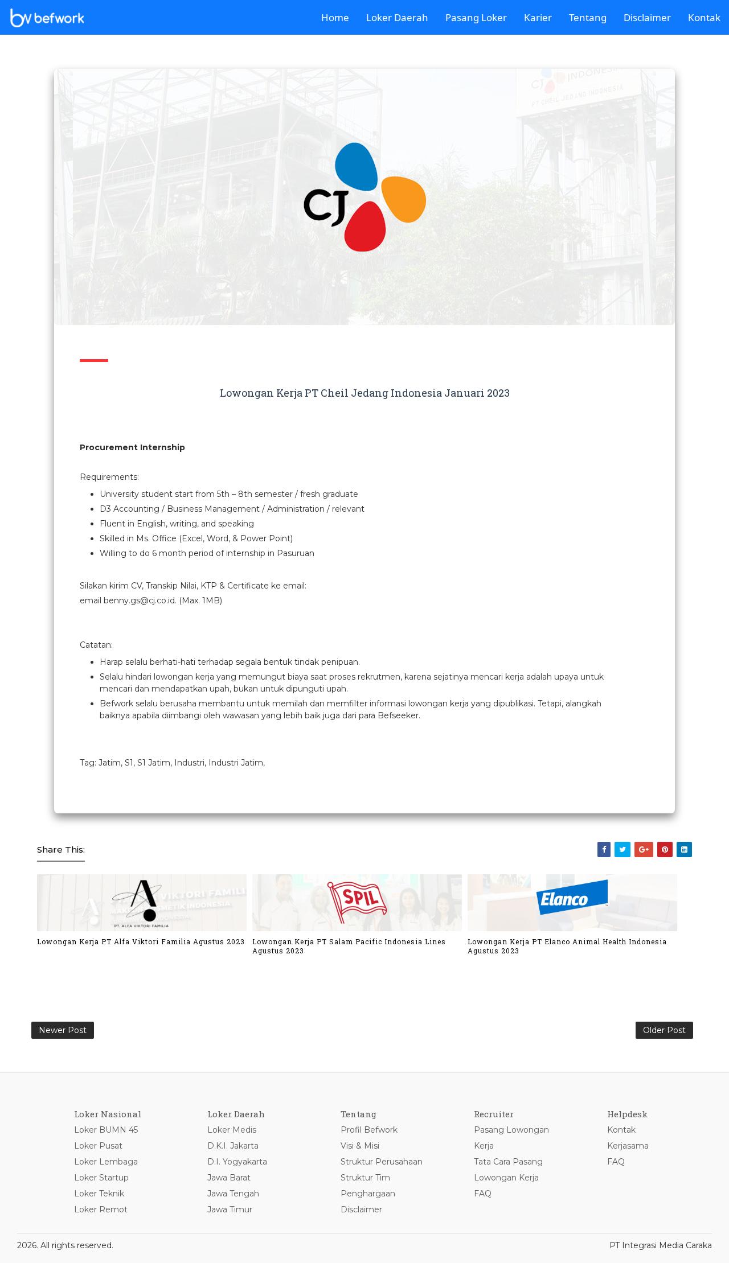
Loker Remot (101, 1209)
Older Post (664, 1030)
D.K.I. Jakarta (233, 1146)
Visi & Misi (360, 1146)
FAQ (483, 1193)
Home (335, 17)
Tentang (588, 17)
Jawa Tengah (233, 1193)
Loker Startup (101, 1178)
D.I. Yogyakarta (237, 1162)
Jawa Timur (229, 1209)
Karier (538, 17)
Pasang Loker (476, 17)
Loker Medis (231, 1130)
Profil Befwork (369, 1130)
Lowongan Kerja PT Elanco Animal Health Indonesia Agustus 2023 (567, 946)
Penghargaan (368, 1193)
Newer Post (63, 1030)
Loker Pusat (98, 1146)
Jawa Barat (229, 1178)
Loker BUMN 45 (106, 1130)
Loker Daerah (397, 17)
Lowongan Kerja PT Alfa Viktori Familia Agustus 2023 (141, 941)
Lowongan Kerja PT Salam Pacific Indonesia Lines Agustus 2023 (349, 946)
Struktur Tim (365, 1178)
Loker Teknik (99, 1193)
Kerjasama (628, 1146)
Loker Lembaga (106, 1162)
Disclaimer (647, 17)
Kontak (704, 17)
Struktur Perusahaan (382, 1162)
